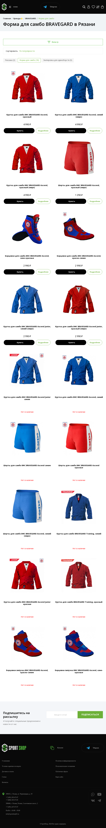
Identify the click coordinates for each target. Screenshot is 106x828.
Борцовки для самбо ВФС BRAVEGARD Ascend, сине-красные (27, 257)
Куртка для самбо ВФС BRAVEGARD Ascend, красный (27, 115)
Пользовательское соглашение (65, 766)
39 (76, 245)
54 (27, 104)
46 (86, 245)
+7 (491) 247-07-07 (12, 807)
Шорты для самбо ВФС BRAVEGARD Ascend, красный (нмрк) (79, 186)
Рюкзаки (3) (10, 60)
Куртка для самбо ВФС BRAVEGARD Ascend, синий (79, 397)
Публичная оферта (62, 771)
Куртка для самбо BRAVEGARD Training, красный (78, 602)
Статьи (4, 777)
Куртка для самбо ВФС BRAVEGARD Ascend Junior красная (27, 603)
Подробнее (43, 131)
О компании (6, 761)
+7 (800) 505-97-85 (12, 800)
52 (74, 104)
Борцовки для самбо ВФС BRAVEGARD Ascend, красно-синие (79, 257)
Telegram (53, 7)
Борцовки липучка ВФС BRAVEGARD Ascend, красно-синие (27, 671)
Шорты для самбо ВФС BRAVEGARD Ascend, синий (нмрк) (27, 534)
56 (83, 104)
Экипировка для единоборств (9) (57, 60)
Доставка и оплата (8, 771)
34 (27, 316)
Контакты (5, 782)
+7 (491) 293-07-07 (12, 797)
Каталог (60, 748)
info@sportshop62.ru (12, 814)
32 (79, 175)
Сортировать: (12, 51)
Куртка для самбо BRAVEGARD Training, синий (79, 533)
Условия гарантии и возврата (11, 766)
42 (83, 316)
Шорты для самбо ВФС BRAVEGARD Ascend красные (78, 466)
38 (27, 245)
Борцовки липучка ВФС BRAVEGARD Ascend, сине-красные (79, 671)
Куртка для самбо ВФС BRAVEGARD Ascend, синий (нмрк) (79, 115)
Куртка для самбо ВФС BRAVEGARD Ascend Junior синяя (27, 398)
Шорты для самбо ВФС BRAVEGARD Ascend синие (27, 465)
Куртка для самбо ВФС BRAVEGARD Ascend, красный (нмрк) (27, 186)
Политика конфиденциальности (66, 761)
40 (81, 245)
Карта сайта (59, 777)
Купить (20, 131)
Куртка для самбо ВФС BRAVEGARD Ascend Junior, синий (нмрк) (27, 327)
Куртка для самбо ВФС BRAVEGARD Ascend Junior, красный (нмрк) (79, 327)
